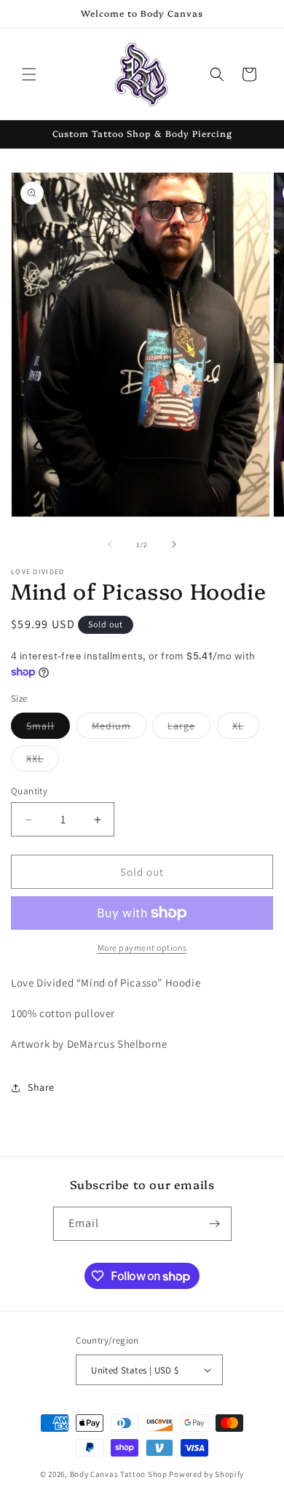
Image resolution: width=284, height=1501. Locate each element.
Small (48, 728)
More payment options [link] (142, 947)
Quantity (29, 791)
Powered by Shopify (206, 1474)
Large (188, 728)
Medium (119, 728)
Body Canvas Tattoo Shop (118, 1474)
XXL (42, 761)
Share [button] (41, 1087)
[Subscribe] (215, 1224)
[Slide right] (174, 544)
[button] (29, 74)
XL (245, 728)
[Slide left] (110, 544)
